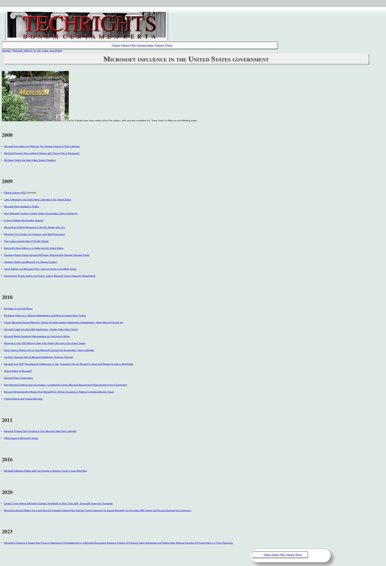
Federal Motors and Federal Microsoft (23, 398)
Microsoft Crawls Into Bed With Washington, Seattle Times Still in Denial (41, 329)
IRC (134, 45)
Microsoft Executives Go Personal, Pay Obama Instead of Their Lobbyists (42, 146)
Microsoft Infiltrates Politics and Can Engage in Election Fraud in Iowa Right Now (45, 471)
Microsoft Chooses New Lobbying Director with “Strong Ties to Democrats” (42, 153)
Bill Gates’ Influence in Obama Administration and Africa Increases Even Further (45, 315)
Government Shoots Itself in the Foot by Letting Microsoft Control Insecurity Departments (49, 276)
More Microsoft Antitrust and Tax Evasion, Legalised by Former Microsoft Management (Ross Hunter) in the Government (65, 385)
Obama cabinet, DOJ (15, 192)
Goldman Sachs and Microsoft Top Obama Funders (30, 262)
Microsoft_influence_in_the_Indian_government (37, 50)
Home (117, 45)
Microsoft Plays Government (18, 378)
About (126, 45)
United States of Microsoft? (18, 371)
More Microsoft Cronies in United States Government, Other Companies (41, 213)
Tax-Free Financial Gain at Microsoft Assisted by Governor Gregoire (38, 357)
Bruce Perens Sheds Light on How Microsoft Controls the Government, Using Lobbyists (49, 350)
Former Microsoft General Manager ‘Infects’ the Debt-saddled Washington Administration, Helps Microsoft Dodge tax (63, 322)
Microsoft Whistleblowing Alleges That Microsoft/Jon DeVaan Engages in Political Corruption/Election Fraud (59, 392)
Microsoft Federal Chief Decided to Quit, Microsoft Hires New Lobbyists (40, 431)
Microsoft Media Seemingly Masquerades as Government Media (37, 336)
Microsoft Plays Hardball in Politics (21, 206)
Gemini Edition (146, 45)
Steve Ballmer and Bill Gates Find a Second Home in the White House (40, 269)
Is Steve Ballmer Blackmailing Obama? (24, 220)
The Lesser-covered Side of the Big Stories (26, 241)
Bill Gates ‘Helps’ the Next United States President (30, 160)
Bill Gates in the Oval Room (18, 308)
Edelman (6, 50)
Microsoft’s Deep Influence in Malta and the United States (33, 248)
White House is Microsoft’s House (21, 438)
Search (160, 45)
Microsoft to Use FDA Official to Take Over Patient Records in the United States (44, 343)
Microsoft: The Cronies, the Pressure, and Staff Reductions (34, 234)
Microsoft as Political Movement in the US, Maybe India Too (34, 227)
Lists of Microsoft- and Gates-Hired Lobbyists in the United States (37, 199)
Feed (169, 45)
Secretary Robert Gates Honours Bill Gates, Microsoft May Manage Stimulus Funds (46, 255)
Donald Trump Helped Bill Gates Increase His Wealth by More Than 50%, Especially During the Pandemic (58, 503)
